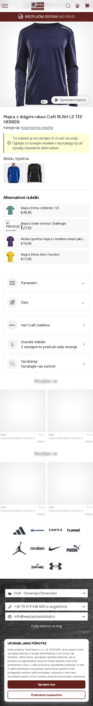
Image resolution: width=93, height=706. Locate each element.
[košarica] (87, 6)
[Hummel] (73, 530)
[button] (46, 283)
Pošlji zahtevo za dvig (46, 626)
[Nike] (55, 548)
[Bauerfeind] (37, 530)
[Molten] (37, 548)
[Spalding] (37, 566)
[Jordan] (20, 548)
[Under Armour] (55, 566)
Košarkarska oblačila (37, 127)
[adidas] (20, 530)
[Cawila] (55, 530)
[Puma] (73, 548)
